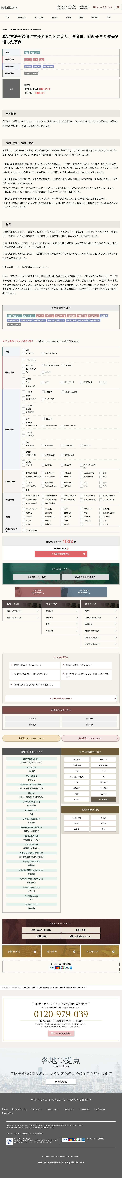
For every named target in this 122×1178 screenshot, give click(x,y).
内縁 (76, 794)
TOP (7, 17)
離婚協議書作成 (51, 486)
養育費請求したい (92, 637)
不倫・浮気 (30, 365)
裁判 (85, 486)
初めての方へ (62, 6)
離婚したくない (28, 316)
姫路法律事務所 (31, 503)
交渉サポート (50, 473)
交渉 (27, 490)
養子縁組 (67, 486)
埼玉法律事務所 (31, 499)
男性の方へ (22, 17)
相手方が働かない (52, 365)
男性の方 (103, 759)
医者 (103, 829)
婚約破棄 (67, 465)
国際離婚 (48, 512)
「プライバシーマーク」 (32, 1142)
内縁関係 (49, 392)
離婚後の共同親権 (92, 631)
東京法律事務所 (89, 495)
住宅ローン (60, 320)
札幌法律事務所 (70, 495)
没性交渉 (67, 516)
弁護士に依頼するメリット (80, 936)
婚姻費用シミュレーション (90, 738)
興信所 (66, 524)
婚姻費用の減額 (26, 320)
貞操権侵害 (30, 412)
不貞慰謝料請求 (31, 473)
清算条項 (87, 516)
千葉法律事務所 (51, 499)
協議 (104, 473)
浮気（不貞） (13, 604)
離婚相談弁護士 (75, 1156)
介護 (79, 316)
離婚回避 (49, 419)
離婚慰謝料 (77, 765)
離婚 (26, 53)
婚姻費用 (95, 17)
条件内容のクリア (60, 549)
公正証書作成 (89, 473)
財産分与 (37, 66)
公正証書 (29, 392)
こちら (67, 1027)
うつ (35, 60)
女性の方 (76, 759)
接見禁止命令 (89, 476)
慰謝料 (55, 17)
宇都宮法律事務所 (32, 495)
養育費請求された (92, 644)
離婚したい (35, 53)
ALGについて (84, 6)
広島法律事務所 (51, 495)
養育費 (68, 17)
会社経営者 (77, 817)
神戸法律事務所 (109, 495)
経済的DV (68, 365)
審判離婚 (32, 724)
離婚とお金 (51, 604)
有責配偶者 (71, 316)
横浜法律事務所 (70, 499)
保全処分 (67, 473)
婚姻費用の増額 (71, 392)
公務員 (103, 817)
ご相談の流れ (41, 936)
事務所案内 (83, 8)
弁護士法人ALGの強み (41, 930)
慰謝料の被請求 (109, 512)
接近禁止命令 (50, 516)
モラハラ (28, 60)
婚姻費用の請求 (13, 320)
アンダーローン (31, 509)
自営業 (76, 829)
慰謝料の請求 (50, 398)
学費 (85, 512)
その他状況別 (104, 799)
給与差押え (68, 482)
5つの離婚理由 (61, 698)
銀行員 (103, 823)
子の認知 (87, 445)
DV (47, 316)
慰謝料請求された (14, 617)
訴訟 (85, 482)
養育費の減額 (48, 66)
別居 (108, 17)
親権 (81, 17)
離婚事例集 (72, 8)
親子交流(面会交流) (93, 617)
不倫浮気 (48, 509)
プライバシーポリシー (13, 1133)
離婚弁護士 (37, 577)
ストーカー (88, 524)
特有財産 (106, 516)
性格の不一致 (60, 316)
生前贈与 (29, 520)
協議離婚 (32, 718)
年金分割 (29, 465)
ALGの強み (72, 6)
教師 (76, 823)
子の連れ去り (93, 316)
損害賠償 (48, 524)
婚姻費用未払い (39, 320)
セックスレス (31, 359)
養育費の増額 (83, 320)
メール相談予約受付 (62, 1033)
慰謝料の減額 (31, 398)
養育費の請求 (94, 320)
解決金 (47, 520)
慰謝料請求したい (14, 611)
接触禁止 (29, 516)
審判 (104, 486)
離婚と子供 (90, 604)
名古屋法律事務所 (31, 73)
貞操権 (28, 409)
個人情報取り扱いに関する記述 (33, 1133)
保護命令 (29, 512)
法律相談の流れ (20, 1109)
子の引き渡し (69, 445)
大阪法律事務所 (109, 499)
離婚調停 (89, 718)
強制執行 (67, 476)
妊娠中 (76, 799)
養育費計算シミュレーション (31, 738)
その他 (28, 379)
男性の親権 (30, 445)
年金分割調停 (50, 476)
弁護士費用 (61, 8)
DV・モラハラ (31, 369)
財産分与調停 (31, 486)
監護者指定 (49, 445)
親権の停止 (30, 405)
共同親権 (88, 624)
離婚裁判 (89, 724)
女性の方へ (39, 17)
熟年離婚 (48, 465)
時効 (104, 476)
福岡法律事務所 (51, 503)
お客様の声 (100, 1109)
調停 (104, 482)
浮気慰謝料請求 (31, 530)
